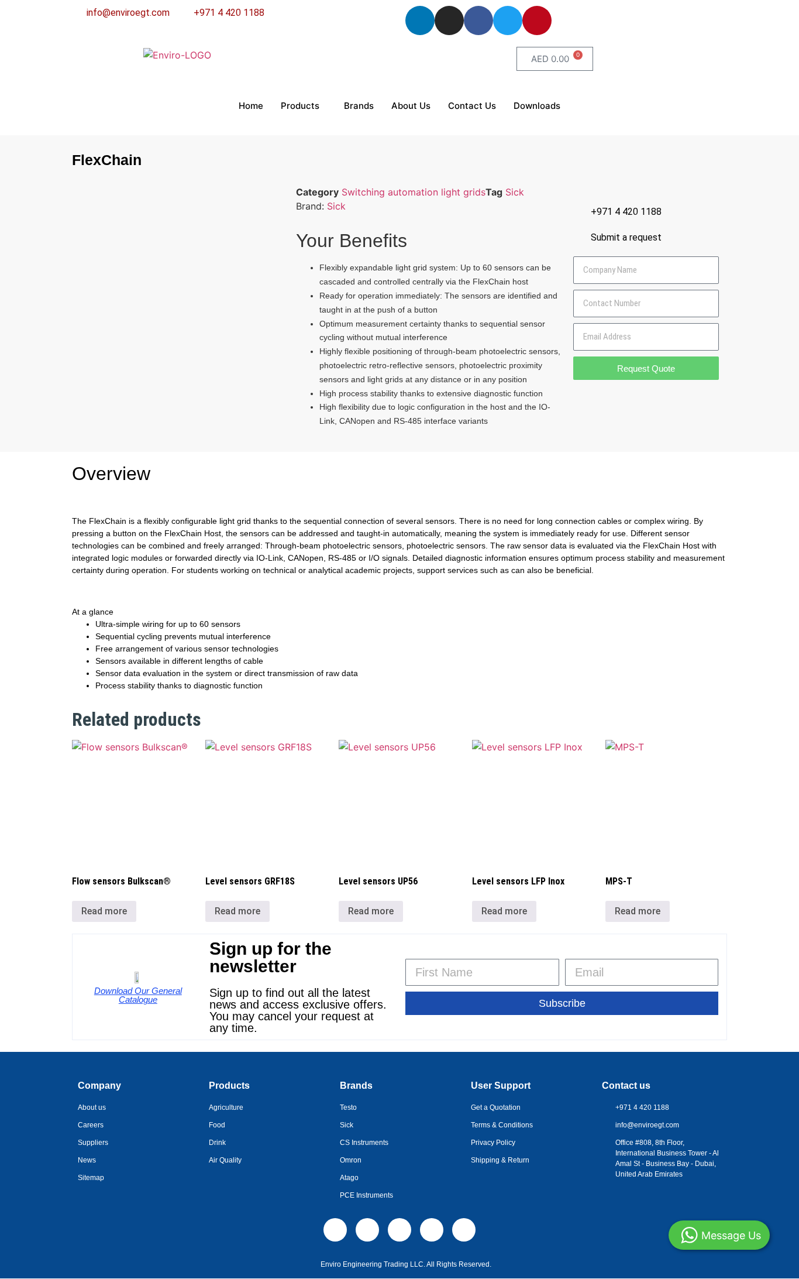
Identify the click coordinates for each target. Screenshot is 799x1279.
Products (300, 105)
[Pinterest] (537, 20)
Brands (359, 105)
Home (251, 105)
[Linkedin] (420, 20)
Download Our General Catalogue (138, 995)
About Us (411, 105)
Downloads (537, 105)
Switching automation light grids (413, 192)
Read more (104, 911)
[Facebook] (478, 20)
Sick (514, 192)
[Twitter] (507, 20)
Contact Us (472, 105)
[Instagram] (449, 20)
